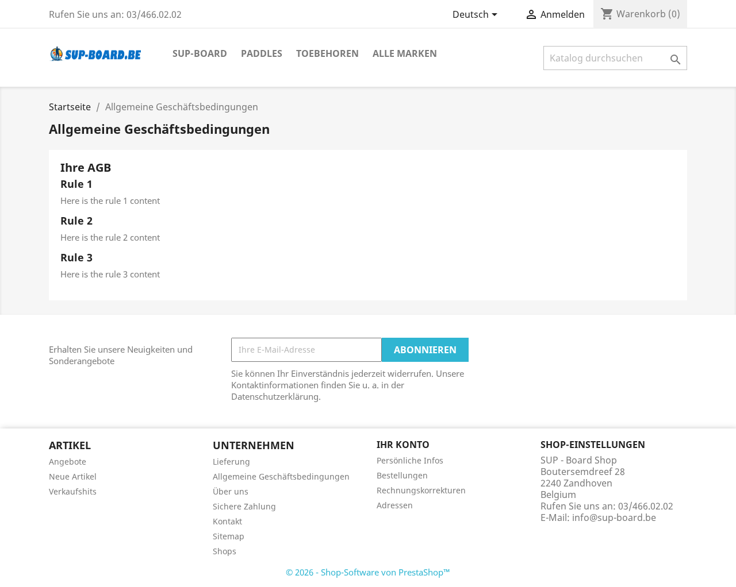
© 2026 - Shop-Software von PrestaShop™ (368, 572)
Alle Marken (405, 53)
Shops (224, 551)
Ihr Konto (403, 444)
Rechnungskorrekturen (421, 490)
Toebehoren (327, 53)
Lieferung (231, 461)
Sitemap (228, 536)
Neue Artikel (73, 476)
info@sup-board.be (614, 517)
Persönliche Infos (410, 460)
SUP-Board (199, 53)
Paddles (261, 53)
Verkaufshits (73, 491)
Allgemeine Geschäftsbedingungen (281, 476)
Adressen (395, 505)
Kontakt (227, 521)
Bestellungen (402, 475)
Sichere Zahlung (244, 506)
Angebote (67, 461)
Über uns (230, 491)
